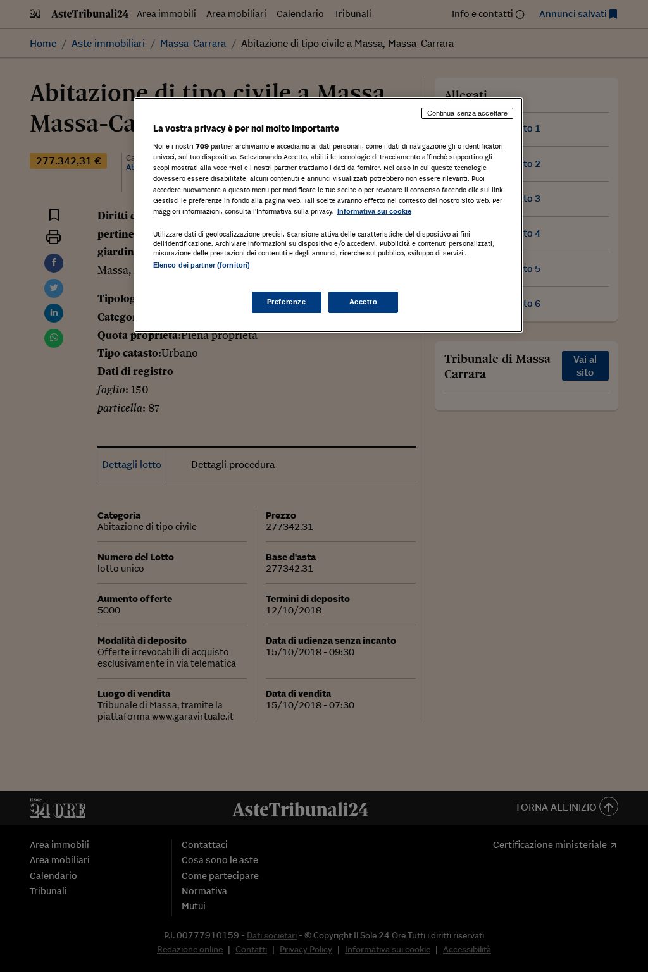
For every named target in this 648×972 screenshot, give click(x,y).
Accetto (363, 301)
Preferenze (286, 301)
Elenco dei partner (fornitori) (201, 265)
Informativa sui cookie (374, 211)
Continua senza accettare (467, 113)
